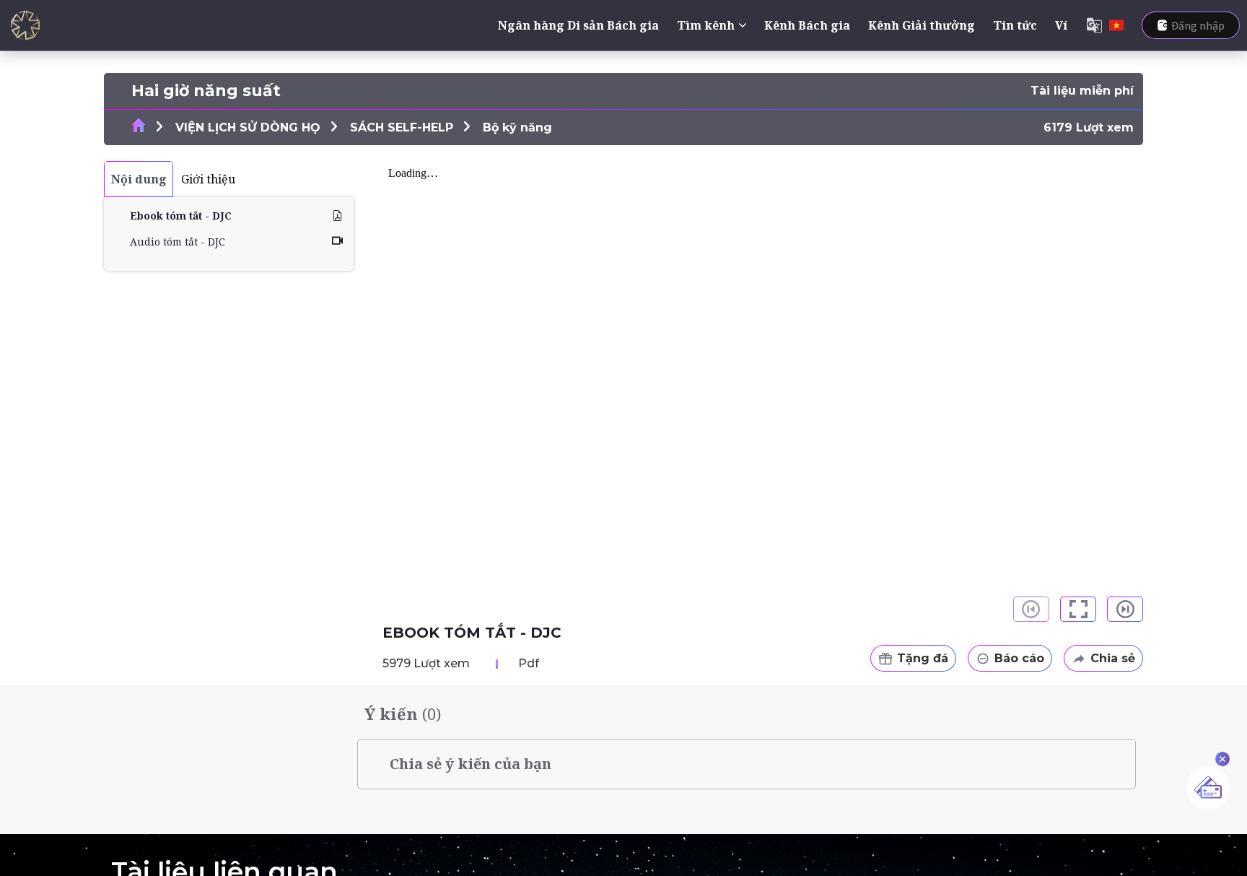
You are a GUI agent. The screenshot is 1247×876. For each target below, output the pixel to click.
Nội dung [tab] (139, 179)
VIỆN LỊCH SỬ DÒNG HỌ (247, 127)
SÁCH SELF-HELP (401, 127)
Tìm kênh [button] (706, 25)
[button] (1078, 609)
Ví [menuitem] (1061, 25)
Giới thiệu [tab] (208, 179)
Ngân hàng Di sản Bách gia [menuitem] (578, 25)
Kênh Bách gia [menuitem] (807, 25)
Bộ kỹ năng (517, 127)
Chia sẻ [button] (1112, 658)
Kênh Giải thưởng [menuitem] (921, 25)
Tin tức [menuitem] (1015, 25)
